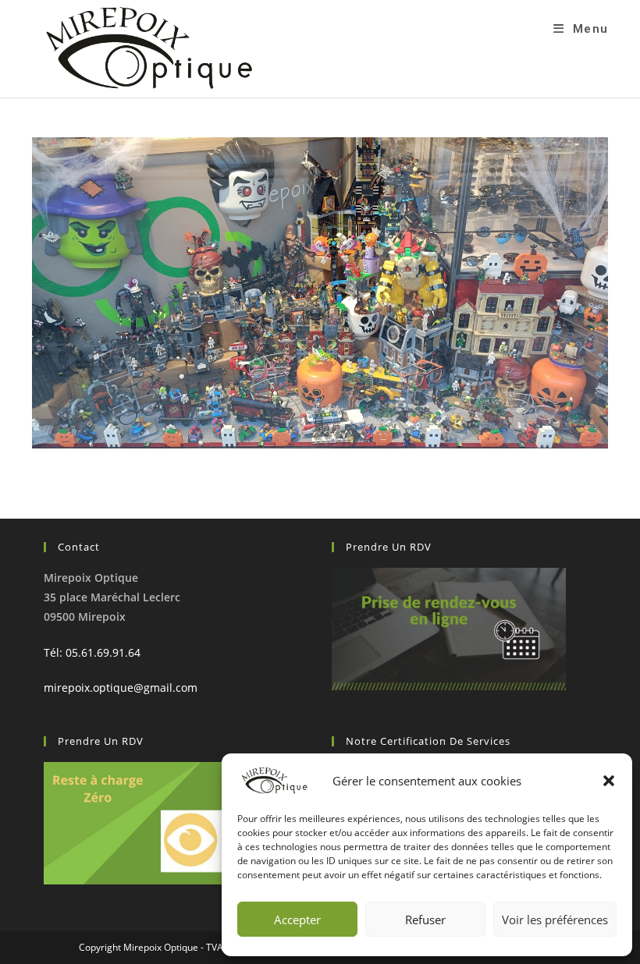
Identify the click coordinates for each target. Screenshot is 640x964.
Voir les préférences (555, 919)
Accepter (297, 919)
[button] (609, 781)
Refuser (425, 919)
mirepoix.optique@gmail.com (120, 687)
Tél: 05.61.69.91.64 (92, 652)
